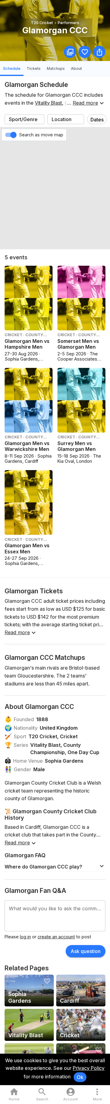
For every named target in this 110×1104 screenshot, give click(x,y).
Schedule (11, 68)
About (76, 68)
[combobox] (24, 119)
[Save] (85, 52)
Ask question (86, 951)
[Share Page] (99, 52)
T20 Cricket (42, 736)
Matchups (56, 68)
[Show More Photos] (70, 52)
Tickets (34, 68)
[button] (55, 866)
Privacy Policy (89, 1068)
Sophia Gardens (64, 761)
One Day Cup (83, 752)
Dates (97, 120)
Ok (80, 1077)
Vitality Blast (48, 103)
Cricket (69, 736)
